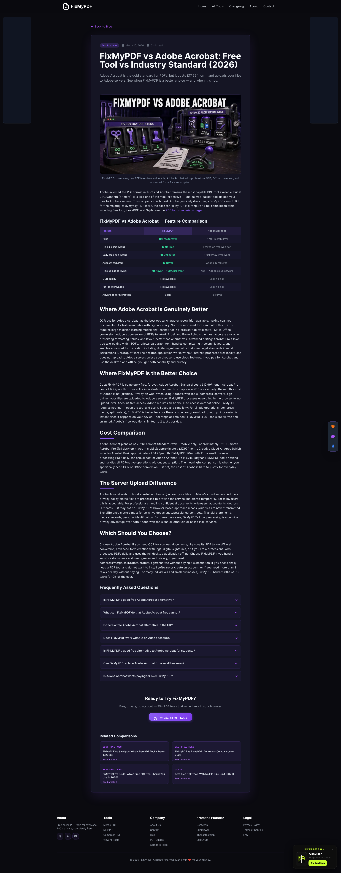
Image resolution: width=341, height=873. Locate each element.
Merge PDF (109, 824)
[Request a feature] (333, 446)
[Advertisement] (17, 70)
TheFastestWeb (206, 834)
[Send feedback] (333, 436)
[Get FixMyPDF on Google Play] (68, 836)
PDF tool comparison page (184, 210)
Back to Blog (103, 26)
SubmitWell (203, 829)
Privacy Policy (251, 824)
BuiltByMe (202, 839)
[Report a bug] (333, 427)
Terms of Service (253, 829)
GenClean (202, 824)
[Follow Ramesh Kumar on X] (60, 836)
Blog (152, 834)
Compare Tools (158, 844)
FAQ (245, 834)
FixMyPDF (81, 6)
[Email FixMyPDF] (75, 836)
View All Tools (111, 839)
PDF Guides (157, 839)
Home (202, 6)
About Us (155, 824)
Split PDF (108, 829)
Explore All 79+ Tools (172, 718)
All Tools (218, 6)
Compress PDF (112, 834)
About (254, 6)
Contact (268, 6)
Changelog (236, 6)
